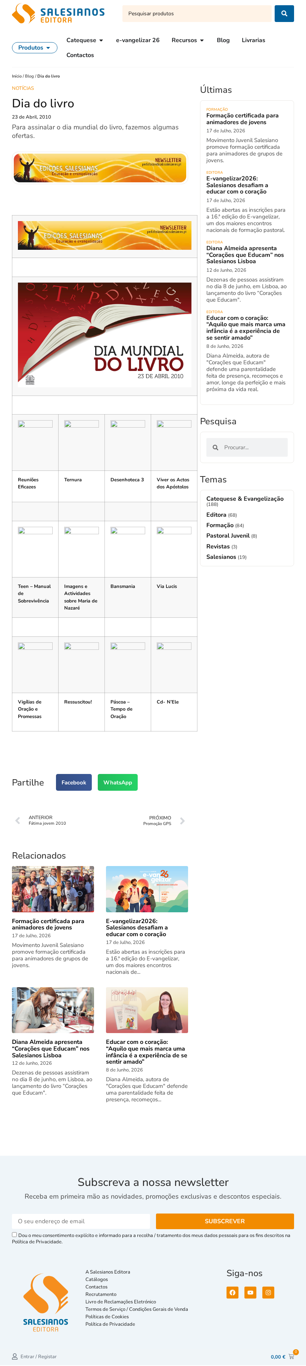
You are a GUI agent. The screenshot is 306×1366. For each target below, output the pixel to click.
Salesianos (222, 557)
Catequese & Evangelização (245, 499)
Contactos (96, 1287)
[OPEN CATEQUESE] (101, 40)
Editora (214, 172)
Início (17, 76)
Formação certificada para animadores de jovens (242, 118)
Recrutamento (100, 1294)
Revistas (218, 546)
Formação (217, 109)
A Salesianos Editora (107, 1272)
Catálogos (96, 1279)
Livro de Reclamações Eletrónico (120, 1302)
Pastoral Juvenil (228, 536)
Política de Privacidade (110, 1324)
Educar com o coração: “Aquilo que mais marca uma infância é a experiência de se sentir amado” (245, 328)
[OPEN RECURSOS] (202, 40)
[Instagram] (268, 1293)
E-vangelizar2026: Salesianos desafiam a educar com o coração (237, 185)
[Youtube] (250, 1293)
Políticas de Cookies (107, 1316)
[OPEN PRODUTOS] (48, 47)
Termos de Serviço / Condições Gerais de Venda (137, 1309)
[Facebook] (232, 1293)
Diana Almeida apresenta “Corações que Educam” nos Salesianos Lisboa (245, 254)
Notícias (23, 88)
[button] (74, 782)
